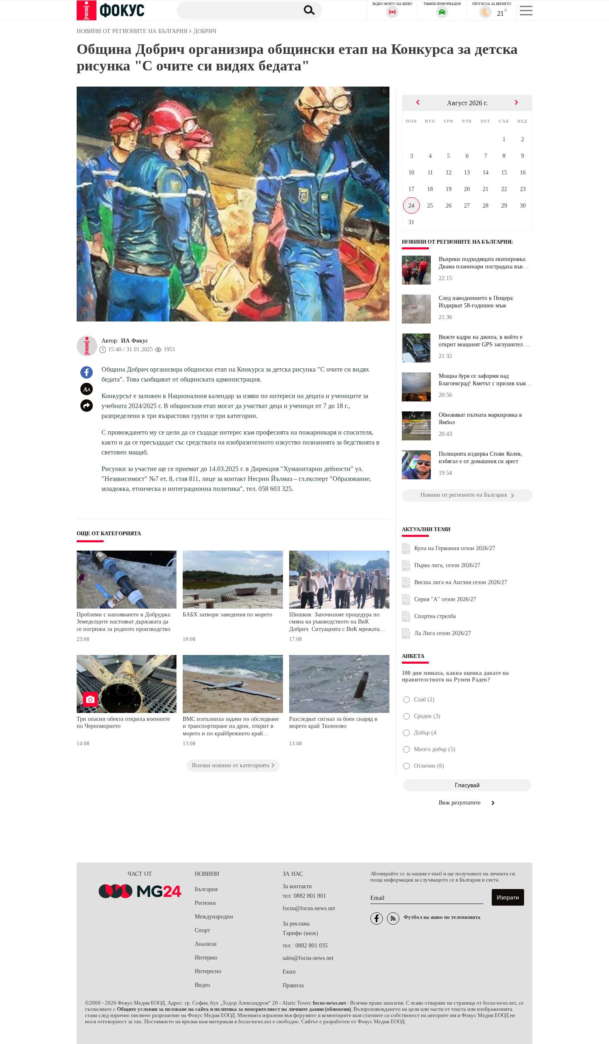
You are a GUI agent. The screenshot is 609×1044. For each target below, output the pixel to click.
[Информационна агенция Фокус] (376, 918)
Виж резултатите (460, 803)
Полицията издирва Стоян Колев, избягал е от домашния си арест (480, 457)
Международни (214, 917)
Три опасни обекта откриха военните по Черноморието (123, 723)
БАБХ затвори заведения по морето (227, 614)
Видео (202, 985)
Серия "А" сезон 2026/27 (445, 599)
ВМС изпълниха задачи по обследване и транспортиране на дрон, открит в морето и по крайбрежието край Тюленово (231, 727)
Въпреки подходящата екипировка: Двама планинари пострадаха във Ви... (483, 263)
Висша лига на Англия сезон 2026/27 (460, 582)
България (206, 889)
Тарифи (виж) (300, 933)
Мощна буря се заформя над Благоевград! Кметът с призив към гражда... (482, 380)
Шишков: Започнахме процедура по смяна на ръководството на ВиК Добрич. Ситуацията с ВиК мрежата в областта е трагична (336, 622)
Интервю (206, 958)
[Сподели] (86, 405)
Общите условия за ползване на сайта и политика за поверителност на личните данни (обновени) (234, 1009)
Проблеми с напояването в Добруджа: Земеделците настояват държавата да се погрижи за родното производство (124, 621)
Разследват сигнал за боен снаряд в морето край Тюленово (333, 723)
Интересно (208, 971)
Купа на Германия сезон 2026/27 (454, 548)
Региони (205, 903)
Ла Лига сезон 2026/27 (442, 633)
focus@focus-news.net (309, 908)
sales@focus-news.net (308, 958)
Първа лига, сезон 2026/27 (447, 565)
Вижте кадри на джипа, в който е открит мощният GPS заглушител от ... (484, 341)
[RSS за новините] (393, 918)
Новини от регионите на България (456, 242)
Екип (289, 972)
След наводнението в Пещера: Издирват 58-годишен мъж (476, 302)
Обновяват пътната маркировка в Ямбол (480, 418)
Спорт (202, 930)
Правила (293, 985)
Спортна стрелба (435, 616)
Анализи (206, 944)
